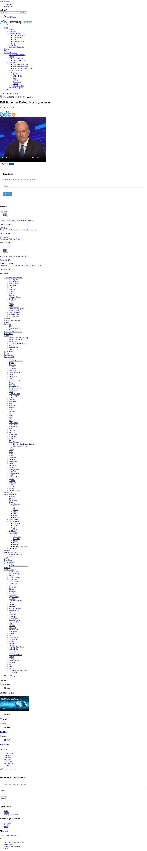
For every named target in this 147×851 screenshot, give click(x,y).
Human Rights (14, 610)
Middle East (13, 434)
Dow (14, 78)
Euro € (15, 510)
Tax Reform (17, 82)
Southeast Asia (14, 473)
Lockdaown (13, 426)
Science (11, 467)
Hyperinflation (14, 347)
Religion (11, 641)
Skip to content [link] (5, 1)
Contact (7, 825)
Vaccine (11, 488)
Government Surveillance (13, 332)
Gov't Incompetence (15, 608)
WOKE (11, 668)
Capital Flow (13, 579)
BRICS (11, 575)
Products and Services (11, 552)
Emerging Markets (19, 35)
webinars (7, 568)
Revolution (12, 457)
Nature (11, 440)
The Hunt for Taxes (15, 655)
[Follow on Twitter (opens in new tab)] (4, 10)
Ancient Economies (15, 339)
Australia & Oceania (15, 361)
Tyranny (11, 659)
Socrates (11, 556)
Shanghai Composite (20, 546)
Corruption (12, 595)
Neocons (12, 626)
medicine (12, 430)
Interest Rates (13, 519)
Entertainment (17, 37)
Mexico (11, 432)
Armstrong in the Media (12, 312)
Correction (12, 593)
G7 (10, 602)
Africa (11, 359)
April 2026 (8, 761)
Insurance (12, 411)
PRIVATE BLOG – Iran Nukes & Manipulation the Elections (21, 265)
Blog (6, 28)
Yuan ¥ (15, 517)
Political (15, 84)
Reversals (12, 330)
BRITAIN (12, 365)
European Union (18, 41)
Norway (11, 450)
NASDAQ (16, 539)
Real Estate (12, 531)
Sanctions (12, 643)
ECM (10, 287)
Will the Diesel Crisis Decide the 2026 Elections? (16, 221)
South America (14, 469)
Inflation (11, 291)
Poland (11, 452)
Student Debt (13, 649)
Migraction (12, 436)
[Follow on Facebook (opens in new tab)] (2, 10)
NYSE (15, 543)
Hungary (12, 407)
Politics (11, 30)
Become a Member (6, 835)
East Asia (12, 384)
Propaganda (13, 639)
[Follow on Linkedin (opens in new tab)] (1, 10)
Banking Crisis (14, 572)
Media (11, 428)
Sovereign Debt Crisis (16, 647)
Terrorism (12, 653)
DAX (15, 535)
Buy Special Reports (16, 88)
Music (11, 293)
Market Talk (13, 45)
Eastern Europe (14, 386)
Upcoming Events (10, 564)
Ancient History (14, 341)
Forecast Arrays (14, 328)
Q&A (6, 558)
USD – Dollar (17, 76)
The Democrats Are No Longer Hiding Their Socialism (19, 230)
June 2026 (7, 757)
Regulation (12, 299)
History (15, 80)
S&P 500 (16, 544)
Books (6, 322)
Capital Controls (14, 577)
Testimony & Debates (20, 66)
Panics (11, 349)
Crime (11, 378)
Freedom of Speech (15, 601)
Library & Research (15, 70)
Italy (10, 419)
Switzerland (13, 477)
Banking (7, 318)
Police (11, 454)
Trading (11, 305)
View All (7, 765)
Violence (12, 662)
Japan (10, 421)
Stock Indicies (13, 533)
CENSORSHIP (14, 581)
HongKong (12, 405)
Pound (15, 512)
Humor (6, 353)
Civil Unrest (13, 585)
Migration (12, 438)
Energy (11, 502)
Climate (11, 589)
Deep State (12, 285)
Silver (15, 529)
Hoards (11, 345)
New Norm (12, 628)
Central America (14, 372)
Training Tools (14, 307)
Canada (11, 367)
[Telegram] (9, 115)
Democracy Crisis (15, 380)
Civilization (12, 587)
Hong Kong (8, 351)
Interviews (12, 62)
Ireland (11, 415)
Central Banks (13, 583)
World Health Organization (18, 670)
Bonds (11, 498)
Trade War (12, 483)
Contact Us (8, 6)
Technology (13, 548)
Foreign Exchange (15, 504)
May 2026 (7, 759)
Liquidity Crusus (14, 620)
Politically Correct (15, 297)
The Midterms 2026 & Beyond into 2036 (14, 256)
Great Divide (8, 334)
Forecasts (7, 324)
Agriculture (12, 496)
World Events (9, 570)
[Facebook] (2, 115)
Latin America (13, 423)
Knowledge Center (10, 53)
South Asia (12, 471)
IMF (10, 612)
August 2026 (8, 754)
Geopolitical (13, 604)
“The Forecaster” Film (20, 64)
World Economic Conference (18, 566)
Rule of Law (13, 461)
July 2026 (7, 755)
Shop (6, 51)
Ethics (15, 39)
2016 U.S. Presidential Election (23, 444)
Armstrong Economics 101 (13, 278)
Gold (14, 72)
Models (11, 57)
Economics (12, 31)
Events (6, 49)
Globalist (12, 606)
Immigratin (12, 614)
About (6, 89)
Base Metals (17, 523)
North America (14, 442)
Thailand (12, 481)
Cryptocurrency (14, 597)
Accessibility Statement (12, 846)
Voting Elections (14, 310)
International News (15, 33)
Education (12, 599)
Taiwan (11, 479)
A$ (14, 506)
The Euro (16, 74)
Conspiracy (12, 591)
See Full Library (18, 86)
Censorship (12, 370)
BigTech (11, 363)
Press (10, 635)
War (10, 664)
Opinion (11, 295)
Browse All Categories (16, 47)
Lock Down (13, 425)
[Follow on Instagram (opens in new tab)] (6, 10)
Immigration (8, 355)
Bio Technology (14, 573)
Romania (12, 459)
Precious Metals (14, 521)
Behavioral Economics (12, 320)
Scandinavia (13, 465)
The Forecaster (14, 316)
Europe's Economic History (18, 343)
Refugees (16, 396)
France (11, 397)
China (11, 374)
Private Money (14, 637)
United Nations (14, 660)
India (10, 409)
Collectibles (13, 376)
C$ (14, 508)
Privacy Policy (9, 844)
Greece (11, 403)
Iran (10, 413)
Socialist (11, 301)
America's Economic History (18, 338)
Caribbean (12, 368)
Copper (15, 525)
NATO (11, 624)
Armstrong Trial (14, 314)
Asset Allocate (13, 281)
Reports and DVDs (15, 554)
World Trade (13, 672)
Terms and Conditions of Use (14, 842)
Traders (11, 657)
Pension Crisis (13, 630)
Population (12, 633)
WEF (10, 666)
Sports (11, 303)
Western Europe (14, 490)
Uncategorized (9, 562)
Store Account (13, 93)
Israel (10, 417)
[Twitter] (6, 115)
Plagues (7, 550)
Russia (11, 463)
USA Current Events (20, 446)
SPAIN (11, 475)
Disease (11, 382)
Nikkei (15, 541)
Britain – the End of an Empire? (11, 239)
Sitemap (7, 848)
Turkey (11, 485)
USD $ (15, 514)
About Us (7, 4)
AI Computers (13, 280)
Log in (15, 835)
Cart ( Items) (11, 17)
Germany (16, 43)
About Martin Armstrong (17, 55)
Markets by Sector (10, 494)
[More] (13, 115)
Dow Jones (17, 537)
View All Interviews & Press (22, 68)
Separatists (12, 645)
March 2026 (8, 763)
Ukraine (11, 486)
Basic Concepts (18, 59)
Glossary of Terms (19, 60)
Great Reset (13, 401)
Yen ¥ (15, 515)
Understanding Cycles (16, 309)
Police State (13, 631)
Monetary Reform (15, 622)
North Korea (13, 448)
